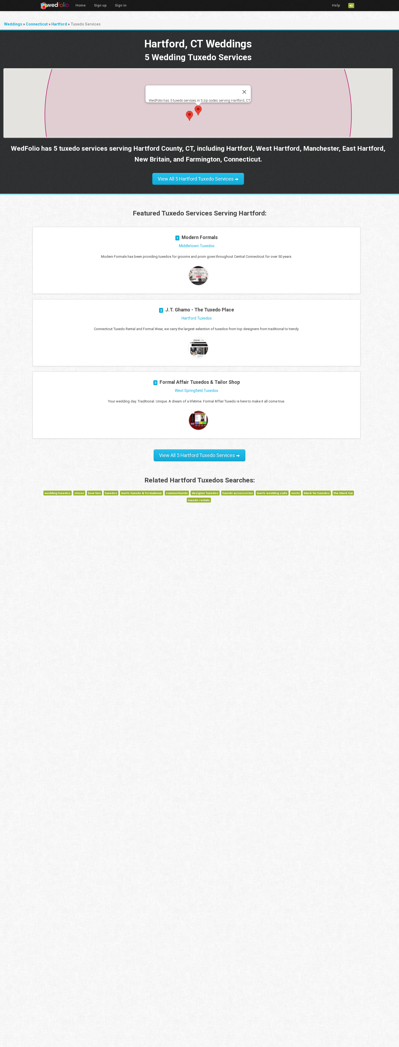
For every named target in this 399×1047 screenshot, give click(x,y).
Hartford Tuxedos (197, 318)
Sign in (120, 5)
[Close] (244, 91)
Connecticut (37, 24)
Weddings (13, 24)
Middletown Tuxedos (196, 246)
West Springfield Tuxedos (196, 390)
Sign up (100, 5)
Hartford (59, 24)
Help (336, 5)
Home (80, 5)
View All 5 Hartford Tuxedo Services (196, 179)
